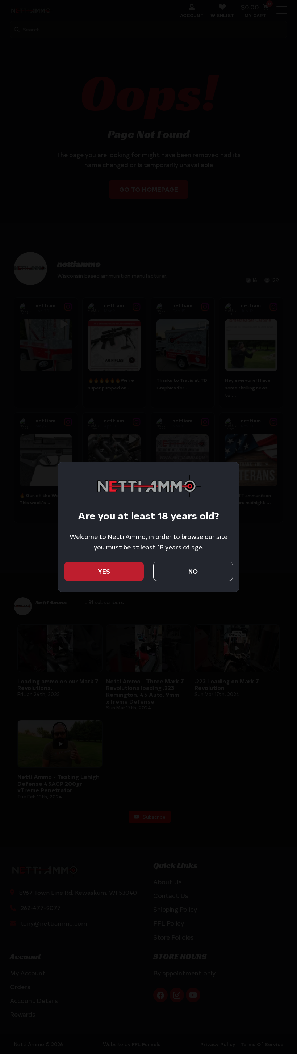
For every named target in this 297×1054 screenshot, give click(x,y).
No (193, 571)
